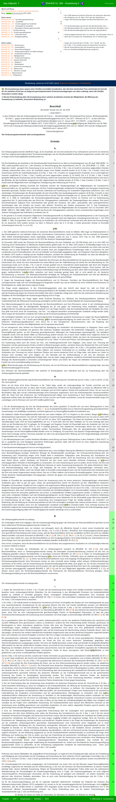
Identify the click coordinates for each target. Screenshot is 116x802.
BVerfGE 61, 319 (7, 37)
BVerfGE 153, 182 (7, 22)
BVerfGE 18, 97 (6, 66)
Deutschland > (26, 799)
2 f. (29, 559)
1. (63, 15)
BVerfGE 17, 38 (6, 68)
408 (71, 610)
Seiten (13, 11)
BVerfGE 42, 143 (7, 49)
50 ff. (47, 799)
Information (109, 3)
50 (12, 661)
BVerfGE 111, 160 (7, 26)
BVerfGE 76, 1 (6, 30)
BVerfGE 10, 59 (6, 71)
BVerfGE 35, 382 (7, 54)
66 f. (74, 535)
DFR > (15, 799)
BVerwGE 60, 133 (7, 19)
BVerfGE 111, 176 (7, 24)
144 (103, 661)
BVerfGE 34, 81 (6, 56)
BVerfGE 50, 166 (7, 45)
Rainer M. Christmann (68, 83)
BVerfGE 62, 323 (7, 34)
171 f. (43, 409)
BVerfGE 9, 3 (6, 73)
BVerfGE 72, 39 (6, 32)
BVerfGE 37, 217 (7, 51)
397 (99, 615)
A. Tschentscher (84, 83)
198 (51, 569)
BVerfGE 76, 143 (7, 28)
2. (63, 17)
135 (22, 661)
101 (51, 535)
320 (62, 535)
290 (78, 554)
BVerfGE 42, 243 (7, 47)
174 (52, 597)
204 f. (27, 665)
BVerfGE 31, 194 (7, 58)
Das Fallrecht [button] (9, 3)
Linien (19, 11)
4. (63, 49)
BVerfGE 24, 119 (7, 62)
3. (63, 19)
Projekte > (6, 799)
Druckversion (27, 11)
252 (7, 663)
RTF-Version (5, 11)
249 (95, 549)
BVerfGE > (38, 799)
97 (84, 535)
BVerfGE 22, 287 (7, 64)
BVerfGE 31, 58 (6, 60)
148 (7, 761)
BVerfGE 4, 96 (6, 75)
